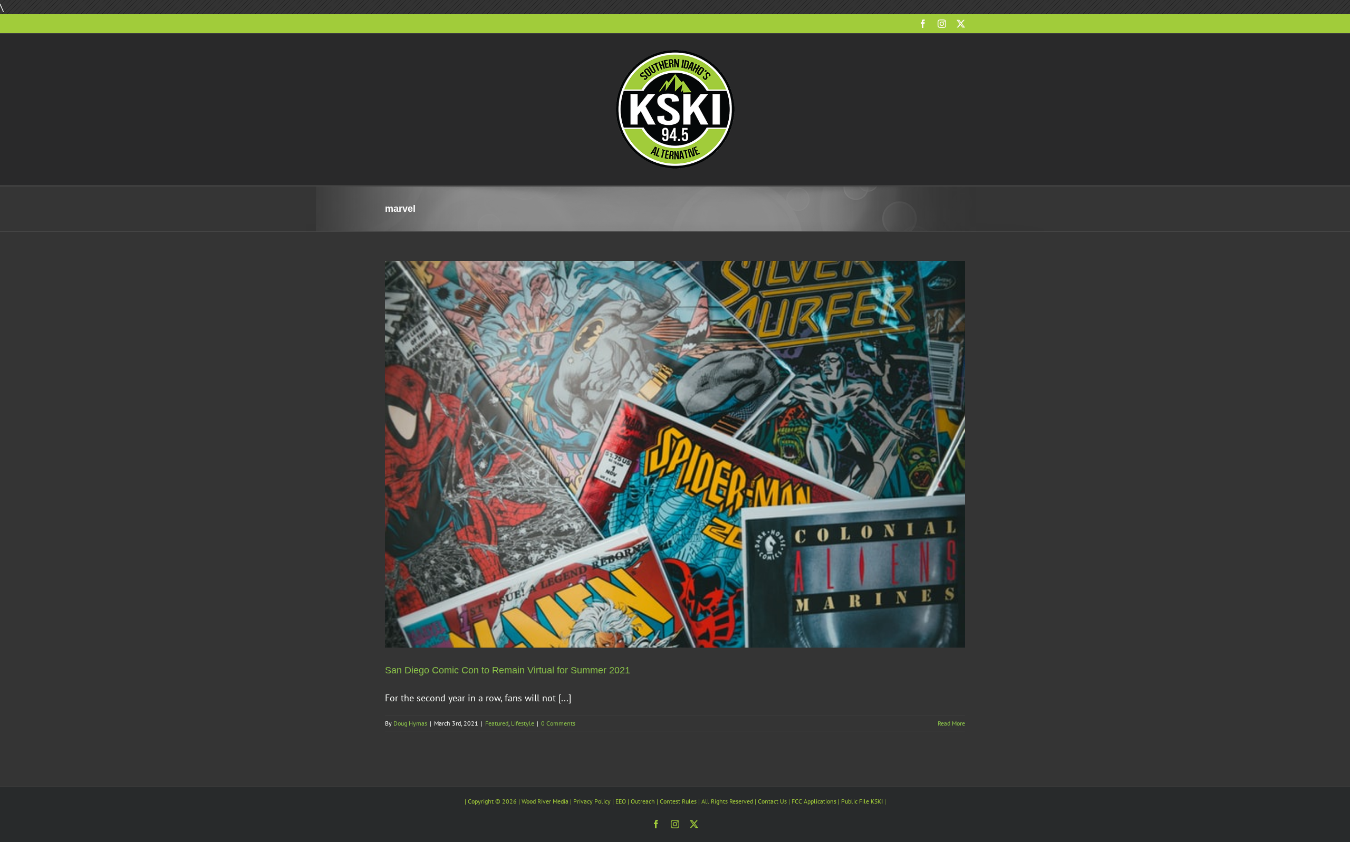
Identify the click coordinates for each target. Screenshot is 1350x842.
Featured (496, 723)
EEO (620, 801)
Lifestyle (522, 723)
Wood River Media (545, 801)
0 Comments (558, 723)
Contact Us (772, 801)
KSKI (877, 801)
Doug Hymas (410, 723)
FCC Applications (814, 801)
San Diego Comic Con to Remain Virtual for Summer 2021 (507, 670)
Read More (951, 723)
